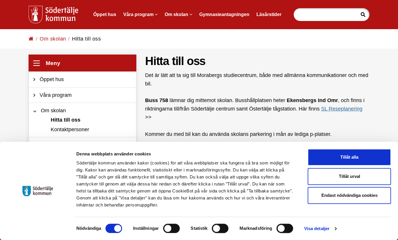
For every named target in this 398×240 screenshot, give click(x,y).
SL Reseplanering (341, 109)
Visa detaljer (317, 228)
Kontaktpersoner (70, 129)
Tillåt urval (349, 176)
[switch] (171, 228)
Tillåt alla (349, 157)
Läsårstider (268, 14)
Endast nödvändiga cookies (349, 195)
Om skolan (53, 39)
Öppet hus (104, 14)
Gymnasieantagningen (224, 14)
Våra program (139, 14)
